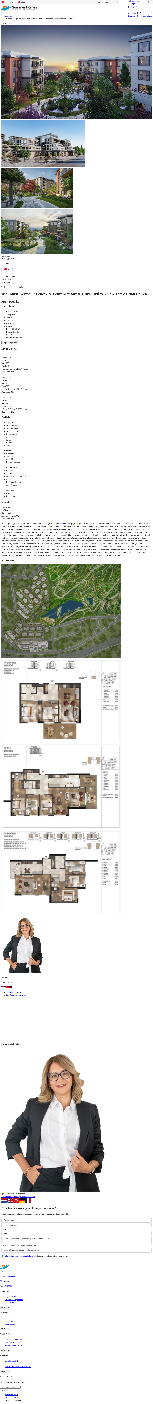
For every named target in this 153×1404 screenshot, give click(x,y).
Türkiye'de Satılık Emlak (14, 1340)
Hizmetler (131, 16)
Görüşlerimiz (10, 1324)
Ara (18, 1001)
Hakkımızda (9, 1321)
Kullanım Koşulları (11, 1256)
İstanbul (63, 524)
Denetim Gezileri (11, 1361)
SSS (139, 16)
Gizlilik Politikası (27, 1256)
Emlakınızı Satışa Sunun (14, 1300)
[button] (131, 4)
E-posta (7, 1001)
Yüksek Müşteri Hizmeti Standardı (18, 1367)
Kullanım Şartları (11, 1395)
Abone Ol (4, 1390)
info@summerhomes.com (16, 995)
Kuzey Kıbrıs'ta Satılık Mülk (15, 1345)
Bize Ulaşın (147, 16)
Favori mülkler (110, 2)
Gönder (7, 1262)
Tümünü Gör (5, 1307)
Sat (129, 10)
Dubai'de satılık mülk (13, 1342)
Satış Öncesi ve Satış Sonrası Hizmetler (19, 1364)
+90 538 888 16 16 (13, 992)
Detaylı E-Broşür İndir (9, 343)
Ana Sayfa (10, 16)
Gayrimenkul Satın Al (13, 1297)
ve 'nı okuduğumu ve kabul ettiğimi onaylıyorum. (36, 1256)
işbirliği (7, 1318)
